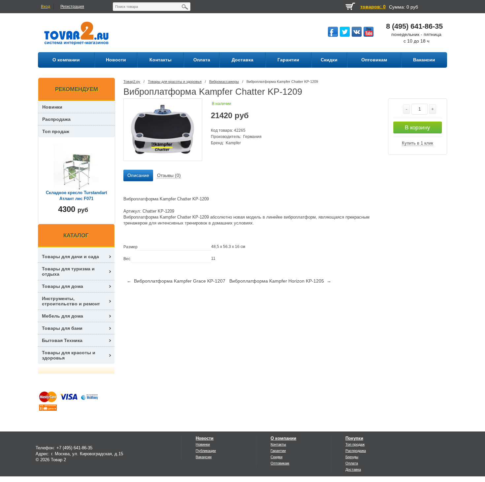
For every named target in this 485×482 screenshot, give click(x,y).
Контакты (278, 444)
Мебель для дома (62, 316)
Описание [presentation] (138, 175)
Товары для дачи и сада (70, 256)
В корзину (417, 127)
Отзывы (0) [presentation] (169, 175)
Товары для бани (62, 328)
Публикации (206, 451)
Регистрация (72, 6)
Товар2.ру (131, 82)
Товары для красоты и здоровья (175, 82)
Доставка (353, 469)
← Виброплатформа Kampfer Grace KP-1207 (176, 281)
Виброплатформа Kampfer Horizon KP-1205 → (280, 281)
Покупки (354, 438)
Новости (204, 438)
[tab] (138, 176)
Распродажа (56, 119)
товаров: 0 (373, 6)
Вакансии (203, 457)
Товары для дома (62, 286)
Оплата (351, 463)
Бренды (351, 457)
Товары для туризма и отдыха (68, 271)
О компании (283, 438)
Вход (45, 6)
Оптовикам (280, 463)
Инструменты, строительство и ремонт (71, 301)
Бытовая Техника (62, 340)
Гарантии (278, 451)
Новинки (52, 107)
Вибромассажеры (224, 82)
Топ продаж (55, 131)
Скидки (276, 457)
